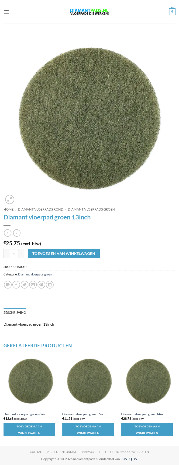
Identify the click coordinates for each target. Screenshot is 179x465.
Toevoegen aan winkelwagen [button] (29, 429)
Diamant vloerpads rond (40, 209)
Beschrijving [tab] (14, 312)
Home (8, 209)
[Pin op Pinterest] (41, 285)
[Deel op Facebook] (16, 285)
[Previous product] (16, 232)
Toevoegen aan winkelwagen (63, 253)
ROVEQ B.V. (129, 459)
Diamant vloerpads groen (91, 209)
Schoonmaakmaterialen (129, 452)
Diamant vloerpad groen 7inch (84, 414)
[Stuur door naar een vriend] (33, 285)
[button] (6, 12)
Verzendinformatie (63, 452)
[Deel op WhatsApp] (8, 285)
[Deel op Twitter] (24, 285)
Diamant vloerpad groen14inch (143, 414)
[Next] (175, 399)
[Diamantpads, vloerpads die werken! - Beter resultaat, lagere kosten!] (89, 11)
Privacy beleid (94, 452)
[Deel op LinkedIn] (50, 285)
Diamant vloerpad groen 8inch (25, 414)
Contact (37, 452)
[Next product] (7, 232)
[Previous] (3, 399)
